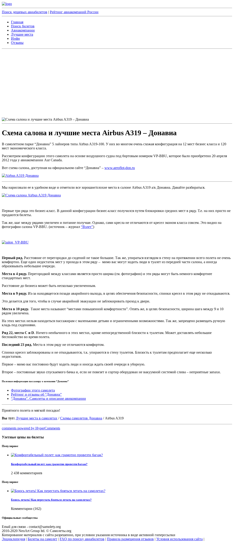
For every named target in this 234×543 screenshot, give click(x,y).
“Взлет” (87, 227)
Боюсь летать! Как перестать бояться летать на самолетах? (51, 499)
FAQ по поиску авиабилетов (82, 539)
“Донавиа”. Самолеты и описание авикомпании (48, 398)
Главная (17, 22)
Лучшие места (22, 34)
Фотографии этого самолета (33, 390)
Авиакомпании (23, 30)
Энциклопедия (13, 539)
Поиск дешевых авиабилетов (24, 12)
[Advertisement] (117, 83)
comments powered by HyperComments (31, 428)
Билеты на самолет (42, 539)
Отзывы (17, 43)
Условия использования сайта (179, 539)
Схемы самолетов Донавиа (81, 418)
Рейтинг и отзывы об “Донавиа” (36, 394)
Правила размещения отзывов (130, 539)
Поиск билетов (23, 26)
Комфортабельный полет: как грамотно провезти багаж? (49, 464)
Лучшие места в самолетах (36, 418)
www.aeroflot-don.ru (119, 168)
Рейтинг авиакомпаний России (74, 12)
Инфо (15, 38)
